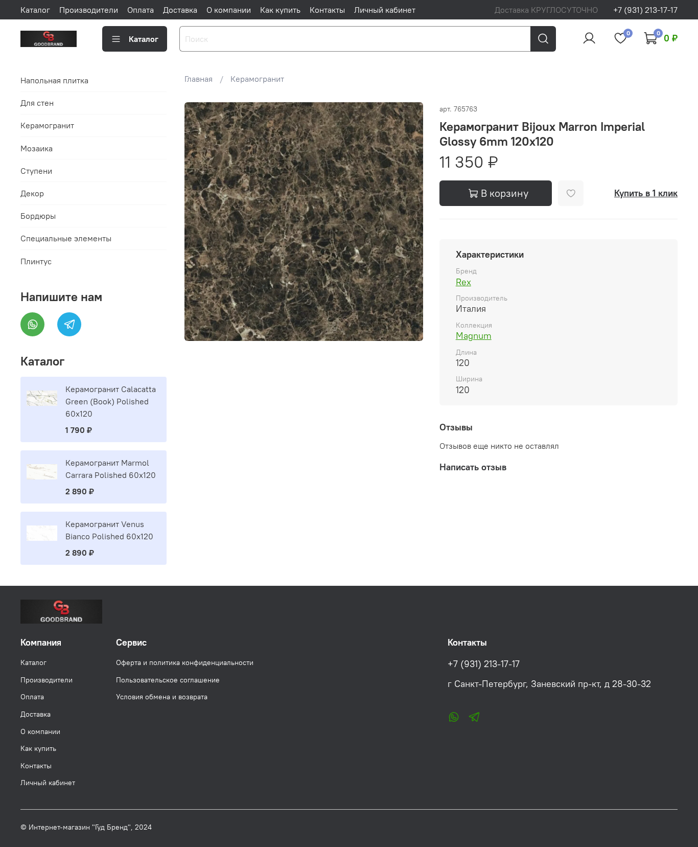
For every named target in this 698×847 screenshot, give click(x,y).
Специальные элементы (65, 238)
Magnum (474, 335)
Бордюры (38, 216)
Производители (88, 10)
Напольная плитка (54, 80)
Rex (463, 282)
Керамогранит (257, 79)
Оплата (140, 10)
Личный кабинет (384, 10)
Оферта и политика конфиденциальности (184, 662)
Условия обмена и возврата (161, 696)
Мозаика (36, 148)
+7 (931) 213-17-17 (645, 10)
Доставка (180, 10)
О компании (228, 10)
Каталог (35, 10)
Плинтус (36, 261)
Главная (198, 79)
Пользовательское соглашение (168, 679)
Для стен (37, 103)
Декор (32, 193)
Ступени (36, 171)
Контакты (327, 10)
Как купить (280, 10)
